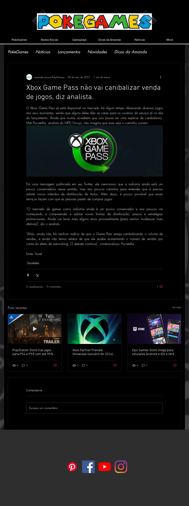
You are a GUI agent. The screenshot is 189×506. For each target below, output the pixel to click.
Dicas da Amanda (130, 51)
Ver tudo (176, 307)
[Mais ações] (160, 77)
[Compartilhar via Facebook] (28, 275)
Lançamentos (69, 51)
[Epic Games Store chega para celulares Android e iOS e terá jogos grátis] (154, 329)
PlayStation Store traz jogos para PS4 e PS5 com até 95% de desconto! (32, 352)
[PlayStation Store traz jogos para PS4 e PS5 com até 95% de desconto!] (34, 329)
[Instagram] (121, 466)
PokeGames (18, 51)
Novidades (97, 51)
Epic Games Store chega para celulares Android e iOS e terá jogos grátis (153, 352)
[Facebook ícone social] (88, 466)
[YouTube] (104, 466)
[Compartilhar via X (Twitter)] (37, 275)
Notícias (43, 51)
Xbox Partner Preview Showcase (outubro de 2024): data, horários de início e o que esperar (93, 352)
